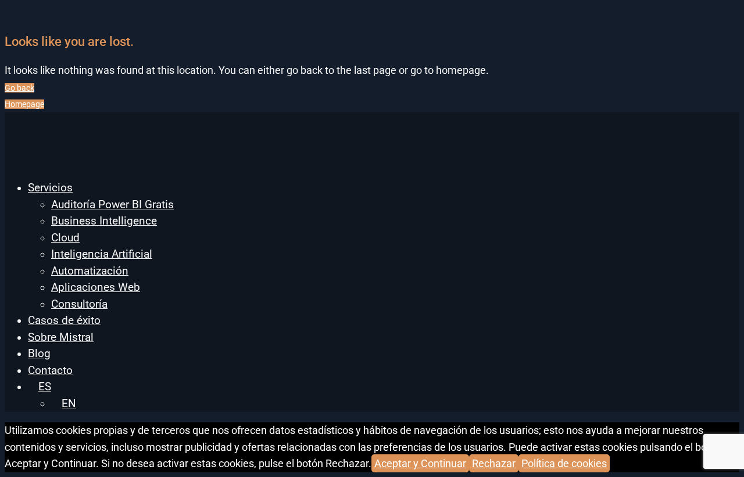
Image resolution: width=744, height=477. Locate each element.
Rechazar (494, 463)
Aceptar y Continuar (420, 463)
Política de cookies (564, 463)
